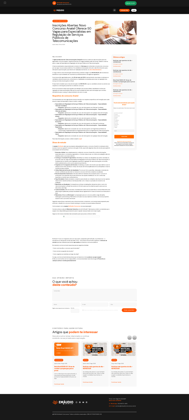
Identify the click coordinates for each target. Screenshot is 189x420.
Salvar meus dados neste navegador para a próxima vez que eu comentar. (101, 310)
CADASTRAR (124, 136)
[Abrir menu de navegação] (114, 10)
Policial (116, 117)
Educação (117, 124)
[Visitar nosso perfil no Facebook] (79, 402)
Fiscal (116, 118)
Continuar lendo (117, 66)
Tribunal (116, 121)
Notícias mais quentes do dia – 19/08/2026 (123, 90)
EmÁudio (60, 146)
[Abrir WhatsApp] (185, 416)
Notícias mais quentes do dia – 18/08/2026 (93, 367)
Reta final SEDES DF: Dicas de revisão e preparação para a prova (124, 81)
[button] (130, 338)
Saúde (116, 125)
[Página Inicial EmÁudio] (58, 10)
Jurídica (116, 114)
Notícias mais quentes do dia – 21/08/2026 (123, 61)
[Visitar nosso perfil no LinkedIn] (86, 402)
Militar (116, 127)
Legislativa (117, 120)
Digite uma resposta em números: (61, 308)
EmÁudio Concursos (74, 206)
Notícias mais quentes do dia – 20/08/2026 (123, 71)
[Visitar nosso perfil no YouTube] (83, 402)
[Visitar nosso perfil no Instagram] (76, 402)
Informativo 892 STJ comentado (122, 366)
